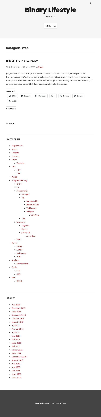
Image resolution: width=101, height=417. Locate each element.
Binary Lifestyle (50, 9)
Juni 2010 (16, 363)
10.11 (19, 170)
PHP (18, 239)
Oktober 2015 (18, 318)
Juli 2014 (15, 332)
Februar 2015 (18, 329)
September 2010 (19, 356)
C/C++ (19, 183)
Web (13, 277)
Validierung (31, 208)
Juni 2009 (16, 367)
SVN (18, 274)
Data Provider (32, 201)
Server (14, 242)
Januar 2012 (17, 349)
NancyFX (25, 194)
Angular (25, 225)
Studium (15, 260)
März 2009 (16, 377)
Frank (40, 67)
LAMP (19, 249)
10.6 (18, 173)
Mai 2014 (16, 339)
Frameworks (22, 190)
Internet (15, 156)
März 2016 (16, 311)
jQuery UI (25, 232)
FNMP (19, 246)
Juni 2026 (16, 304)
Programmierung (19, 180)
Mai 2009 (16, 370)
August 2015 (17, 322)
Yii (22, 197)
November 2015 (19, 315)
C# (18, 187)
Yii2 (23, 218)
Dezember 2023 (18, 308)
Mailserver (21, 253)
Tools (14, 267)
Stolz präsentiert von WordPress (50, 403)
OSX (14, 166)
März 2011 (16, 353)
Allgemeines (17, 145)
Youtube (20, 163)
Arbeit (14, 149)
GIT (18, 270)
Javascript (21, 222)
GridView (35, 215)
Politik (14, 177)
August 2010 (17, 360)
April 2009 (16, 374)
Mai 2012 (16, 346)
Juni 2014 (16, 335)
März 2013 (16, 342)
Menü (48, 25)
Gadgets (15, 152)
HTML (12, 123)
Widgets (30, 211)
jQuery (24, 229)
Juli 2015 (15, 325)
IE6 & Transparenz (22, 61)
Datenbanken (22, 263)
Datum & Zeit (32, 204)
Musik (14, 159)
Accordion (30, 236)
